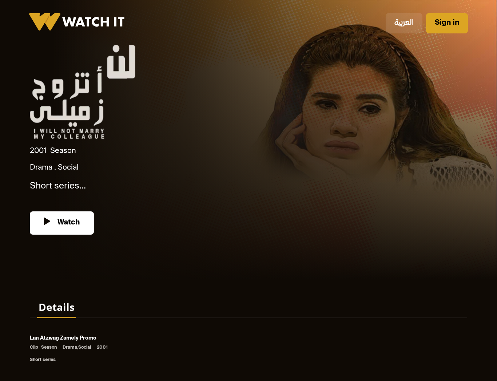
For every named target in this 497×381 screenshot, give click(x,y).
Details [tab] (57, 307)
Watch (68, 222)
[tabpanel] (248, 350)
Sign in (447, 23)
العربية (404, 23)
